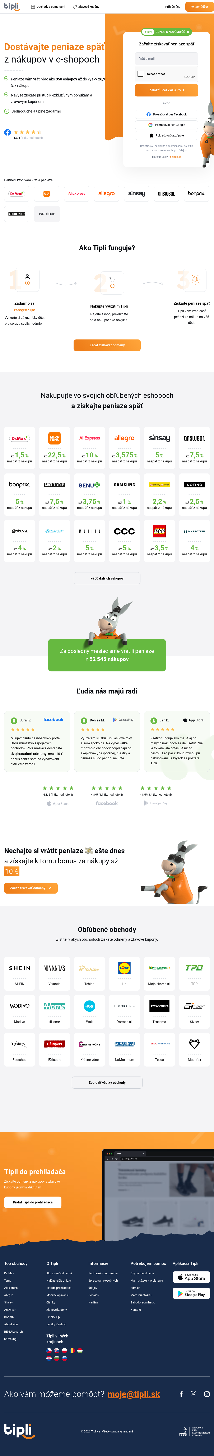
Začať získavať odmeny (107, 345)
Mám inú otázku (141, 1295)
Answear (10, 1309)
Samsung (10, 1339)
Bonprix (9, 1317)
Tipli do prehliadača (58, 1287)
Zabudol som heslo (143, 1302)
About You (11, 1324)
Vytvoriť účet (199, 6)
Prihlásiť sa (174, 156)
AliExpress (11, 1287)
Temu (7, 1280)
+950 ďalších (47, 213)
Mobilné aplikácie (57, 1295)
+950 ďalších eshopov (107, 578)
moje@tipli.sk (134, 1394)
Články (50, 1302)
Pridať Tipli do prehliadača (33, 1202)
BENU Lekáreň (13, 1331)
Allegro (8, 1295)
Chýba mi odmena (142, 1273)
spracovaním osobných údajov (169, 150)
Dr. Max (9, 1273)
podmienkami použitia (180, 146)
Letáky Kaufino (56, 1324)
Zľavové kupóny (56, 1309)
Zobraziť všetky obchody (107, 1083)
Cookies (93, 1295)
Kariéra (93, 1302)
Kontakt (136, 1309)
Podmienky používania (103, 1273)
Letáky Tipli (53, 1317)
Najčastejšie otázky (58, 1280)
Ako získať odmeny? (59, 1273)
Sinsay (8, 1302)
